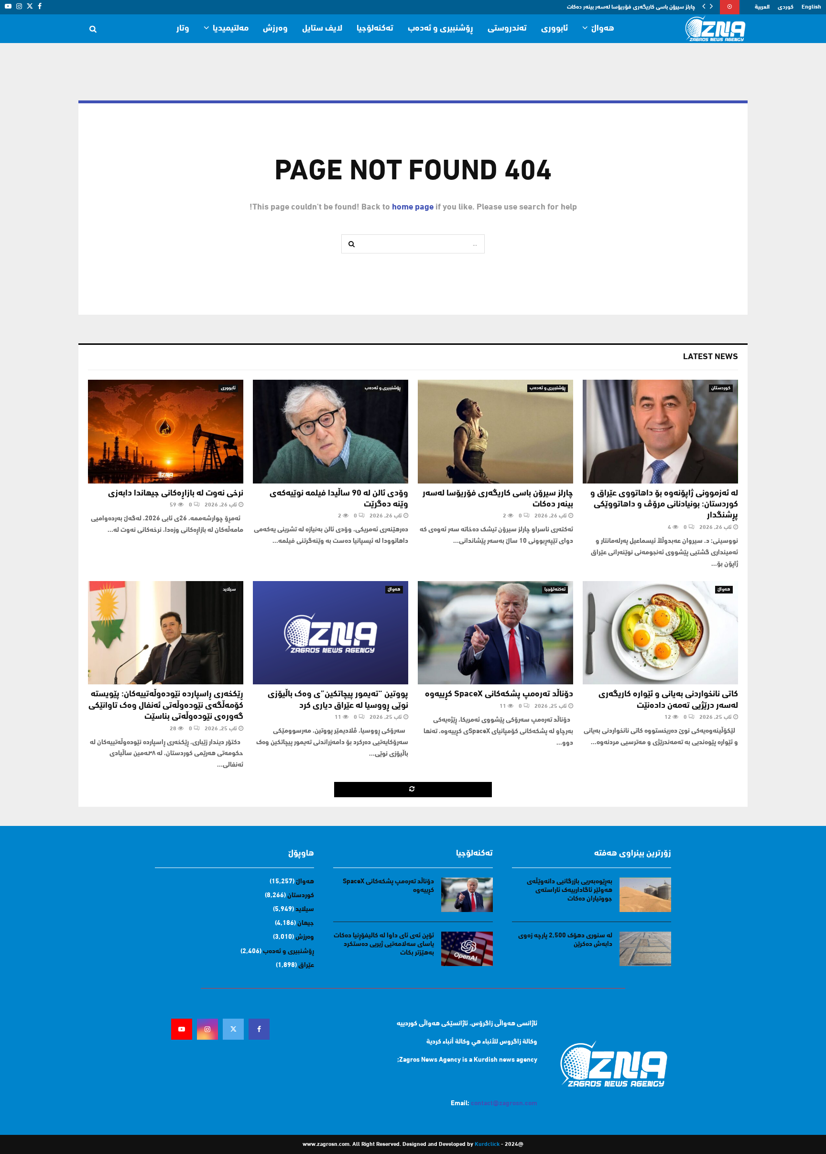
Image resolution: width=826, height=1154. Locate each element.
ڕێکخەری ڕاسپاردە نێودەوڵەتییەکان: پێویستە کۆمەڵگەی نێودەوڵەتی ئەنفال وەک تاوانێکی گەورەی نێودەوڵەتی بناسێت (165, 705)
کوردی (785, 7)
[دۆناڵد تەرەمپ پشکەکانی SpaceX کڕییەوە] (495, 633)
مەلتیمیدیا (231, 28)
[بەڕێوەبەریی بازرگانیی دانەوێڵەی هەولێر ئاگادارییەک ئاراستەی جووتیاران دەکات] (645, 895)
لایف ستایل (322, 28)
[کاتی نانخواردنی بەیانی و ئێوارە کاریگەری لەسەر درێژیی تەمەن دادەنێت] (660, 633)
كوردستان (720, 388)
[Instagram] (207, 1029)
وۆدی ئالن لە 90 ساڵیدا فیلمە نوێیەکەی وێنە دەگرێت (633, 7)
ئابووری (554, 28)
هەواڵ (602, 28)
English (811, 7)
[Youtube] (181, 1029)
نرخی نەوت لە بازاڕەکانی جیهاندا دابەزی (175, 493)
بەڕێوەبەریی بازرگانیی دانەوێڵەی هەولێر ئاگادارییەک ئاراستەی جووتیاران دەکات (569, 890)
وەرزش (275, 28)
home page (413, 207)
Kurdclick (487, 1144)
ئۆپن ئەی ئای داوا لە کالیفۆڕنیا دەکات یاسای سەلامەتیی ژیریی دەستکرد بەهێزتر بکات (384, 944)
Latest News (710, 357)
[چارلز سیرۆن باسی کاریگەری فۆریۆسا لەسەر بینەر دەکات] (495, 432)
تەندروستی (507, 28)
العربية (762, 7)
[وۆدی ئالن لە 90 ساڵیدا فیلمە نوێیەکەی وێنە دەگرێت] (330, 432)
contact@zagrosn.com (504, 1103)
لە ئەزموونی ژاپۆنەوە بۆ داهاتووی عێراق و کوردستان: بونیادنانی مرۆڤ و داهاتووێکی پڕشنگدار (664, 504)
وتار (182, 28)
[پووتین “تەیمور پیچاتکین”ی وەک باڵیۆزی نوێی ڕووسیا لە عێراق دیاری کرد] (330, 633)
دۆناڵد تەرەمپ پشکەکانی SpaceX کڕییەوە (499, 694)
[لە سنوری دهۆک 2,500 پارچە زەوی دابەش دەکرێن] (645, 949)
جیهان (305, 923)
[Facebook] (259, 1029)
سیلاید (229, 589)
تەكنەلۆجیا (375, 28)
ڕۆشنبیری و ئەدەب (440, 28)
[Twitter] (233, 1029)
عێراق (306, 965)
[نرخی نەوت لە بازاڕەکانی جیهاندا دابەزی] (165, 432)
